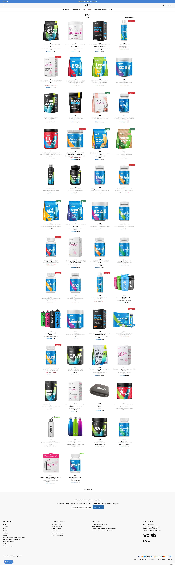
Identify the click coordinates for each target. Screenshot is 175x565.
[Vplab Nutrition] (87, 5)
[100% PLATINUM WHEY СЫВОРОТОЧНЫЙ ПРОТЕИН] (51, 30)
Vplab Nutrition (10, 556)
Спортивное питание (143, 559)
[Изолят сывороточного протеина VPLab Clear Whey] (100, 355)
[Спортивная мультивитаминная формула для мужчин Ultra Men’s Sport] (100, 30)
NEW (84, 9)
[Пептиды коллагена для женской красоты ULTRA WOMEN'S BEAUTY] (75, 30)
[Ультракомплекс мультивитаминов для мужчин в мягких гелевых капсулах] (100, 319)
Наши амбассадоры (8, 546)
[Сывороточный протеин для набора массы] (75, 67)
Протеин (135, 559)
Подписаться (98, 507)
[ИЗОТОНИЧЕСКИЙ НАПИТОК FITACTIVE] (51, 139)
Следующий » (89, 489)
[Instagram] (5, 1)
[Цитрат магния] (124, 427)
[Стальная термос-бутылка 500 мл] (75, 427)
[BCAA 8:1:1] (124, 67)
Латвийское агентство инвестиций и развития (102, 531)
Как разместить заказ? (57, 524)
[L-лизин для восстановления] (124, 247)
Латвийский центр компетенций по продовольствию (104, 528)
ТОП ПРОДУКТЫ (76, 9)
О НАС (111, 9)
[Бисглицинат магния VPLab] (75, 463)
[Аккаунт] (163, 5)
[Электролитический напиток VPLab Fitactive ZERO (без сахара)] (124, 391)
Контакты (5, 531)
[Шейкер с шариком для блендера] (124, 283)
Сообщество (6, 543)
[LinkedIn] (7, 1)
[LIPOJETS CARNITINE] (51, 175)
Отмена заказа (55, 531)
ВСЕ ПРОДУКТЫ (66, 9)
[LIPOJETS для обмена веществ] (51, 103)
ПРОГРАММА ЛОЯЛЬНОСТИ (100, 9)
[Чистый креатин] (75, 319)
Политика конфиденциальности (99, 524)
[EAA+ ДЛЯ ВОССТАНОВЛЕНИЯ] (75, 355)
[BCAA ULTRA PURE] (75, 283)
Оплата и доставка (56, 528)
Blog (4, 524)
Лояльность (6, 526)
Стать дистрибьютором (8, 541)
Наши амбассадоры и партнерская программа (14, 537)
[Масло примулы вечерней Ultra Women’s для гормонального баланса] (75, 247)
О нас (4, 528)
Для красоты (169, 559)
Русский (169, 5)
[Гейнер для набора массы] (75, 103)
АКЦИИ (89, 9)
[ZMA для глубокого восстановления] (100, 175)
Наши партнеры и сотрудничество (11, 539)
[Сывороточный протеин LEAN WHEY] (100, 67)
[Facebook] (3, 1)
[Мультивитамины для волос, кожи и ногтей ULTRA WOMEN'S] (124, 355)
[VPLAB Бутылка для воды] (51, 427)
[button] (172, 564)
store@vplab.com (156, 530)
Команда (5, 533)
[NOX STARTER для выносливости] (51, 391)
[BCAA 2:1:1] (100, 211)
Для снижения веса (152, 559)
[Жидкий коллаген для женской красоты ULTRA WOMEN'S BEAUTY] (51, 463)
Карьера (5, 535)
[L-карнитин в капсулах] (124, 211)
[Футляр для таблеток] (100, 391)
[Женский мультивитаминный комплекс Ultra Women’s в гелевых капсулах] (75, 391)
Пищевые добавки (161, 559)
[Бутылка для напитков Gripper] (51, 319)
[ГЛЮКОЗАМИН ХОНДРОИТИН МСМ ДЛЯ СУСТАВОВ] (100, 247)
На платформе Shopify (17, 556)
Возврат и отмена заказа (57, 535)
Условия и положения (57, 526)
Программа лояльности (57, 533)
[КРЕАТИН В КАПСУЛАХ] (75, 175)
